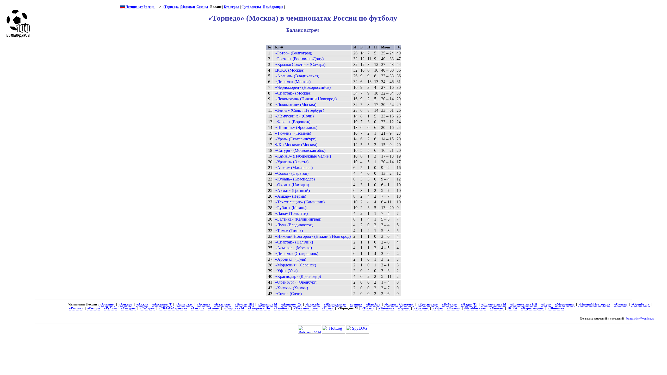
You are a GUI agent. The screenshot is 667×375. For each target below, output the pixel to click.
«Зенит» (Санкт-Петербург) (299, 110)
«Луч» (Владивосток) (294, 225)
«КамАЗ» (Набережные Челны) (303, 156)
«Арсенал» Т (162, 304)
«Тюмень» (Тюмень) (293, 133)
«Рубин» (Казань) (290, 207)
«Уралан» (421, 308)
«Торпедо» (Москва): (179, 7)
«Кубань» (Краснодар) (295, 179)
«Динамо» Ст (291, 304)
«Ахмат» (203, 304)
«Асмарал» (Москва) (293, 248)
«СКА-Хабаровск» (173, 308)
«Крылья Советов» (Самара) (300, 64)
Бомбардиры (273, 7)
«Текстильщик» (305, 308)
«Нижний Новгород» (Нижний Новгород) (313, 236)
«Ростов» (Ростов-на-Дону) (299, 59)
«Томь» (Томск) (289, 230)
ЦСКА (512, 308)
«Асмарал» (184, 304)
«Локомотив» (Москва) (295, 104)
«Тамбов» (281, 308)
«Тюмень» (386, 308)
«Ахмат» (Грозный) (292, 190)
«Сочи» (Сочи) (288, 293)
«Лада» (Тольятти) (291, 213)
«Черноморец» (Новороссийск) (303, 87)
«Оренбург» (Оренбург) (296, 282)
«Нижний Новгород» (594, 304)
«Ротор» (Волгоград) (293, 53)
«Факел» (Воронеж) (292, 122)
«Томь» (328, 308)
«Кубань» (449, 304)
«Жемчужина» (335, 304)
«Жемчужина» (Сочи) (294, 116)
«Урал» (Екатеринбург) (295, 139)
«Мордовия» (565, 304)
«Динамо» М (267, 304)
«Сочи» (214, 308)
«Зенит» (356, 304)
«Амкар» (125, 304)
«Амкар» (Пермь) (290, 196)
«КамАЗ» (373, 304)
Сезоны (202, 7)
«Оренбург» (640, 304)
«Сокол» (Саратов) (291, 173)
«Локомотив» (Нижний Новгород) (306, 99)
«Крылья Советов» (399, 304)
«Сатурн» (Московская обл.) (300, 150)
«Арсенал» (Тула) (290, 259)
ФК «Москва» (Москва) (296, 144)
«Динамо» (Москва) (293, 81)
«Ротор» (93, 308)
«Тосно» (368, 308)
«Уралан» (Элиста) (291, 162)
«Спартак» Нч (259, 308)
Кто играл (231, 7)
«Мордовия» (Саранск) (295, 265)
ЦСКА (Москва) (289, 70)
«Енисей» (312, 304)
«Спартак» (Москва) (293, 93)
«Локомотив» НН (523, 304)
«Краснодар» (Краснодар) (298, 276)
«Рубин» (110, 308)
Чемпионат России (140, 7)
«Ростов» (76, 308)
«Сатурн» (128, 308)
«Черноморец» (532, 308)
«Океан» (620, 304)
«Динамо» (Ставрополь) (296, 253)
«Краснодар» (428, 304)
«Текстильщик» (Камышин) (300, 202)
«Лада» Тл (469, 304)
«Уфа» (438, 308)
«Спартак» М (234, 308)
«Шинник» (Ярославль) (296, 127)
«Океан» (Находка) (292, 185)
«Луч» (546, 304)
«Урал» (404, 308)
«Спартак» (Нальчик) (294, 242)
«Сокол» (197, 308)
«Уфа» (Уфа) (286, 270)
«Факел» (453, 308)
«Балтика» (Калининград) (298, 219)
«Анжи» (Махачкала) (294, 167)
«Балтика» (222, 304)
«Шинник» (556, 308)
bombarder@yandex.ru (640, 318)
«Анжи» (142, 304)
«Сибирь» (147, 308)
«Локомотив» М (493, 304)
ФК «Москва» (475, 308)
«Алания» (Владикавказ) (297, 76)
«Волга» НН (244, 304)
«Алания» (107, 304)
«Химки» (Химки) (291, 288)
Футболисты (251, 7)
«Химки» (497, 308)
